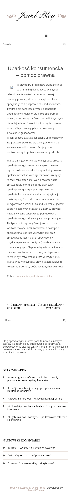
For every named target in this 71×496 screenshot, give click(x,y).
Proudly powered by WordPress (26, 487)
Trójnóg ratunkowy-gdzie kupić (51, 306)
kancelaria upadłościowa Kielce (35, 276)
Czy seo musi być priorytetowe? (37, 447)
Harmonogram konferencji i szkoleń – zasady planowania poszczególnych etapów (32, 379)
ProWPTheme (35, 490)
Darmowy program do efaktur (21, 306)
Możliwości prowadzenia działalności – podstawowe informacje (36, 408)
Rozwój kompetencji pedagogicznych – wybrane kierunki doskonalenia (34, 389)
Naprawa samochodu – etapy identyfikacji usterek (35, 398)
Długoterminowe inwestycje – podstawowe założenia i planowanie (37, 418)
